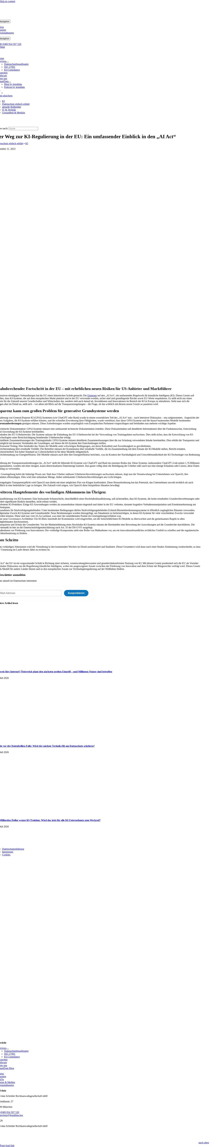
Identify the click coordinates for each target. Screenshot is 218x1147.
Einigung (92, 395)
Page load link (7, 1145)
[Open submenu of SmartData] (9, 82)
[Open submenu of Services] (7, 62)
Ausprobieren (76, 593)
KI (26, 143)
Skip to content (7, 1)
